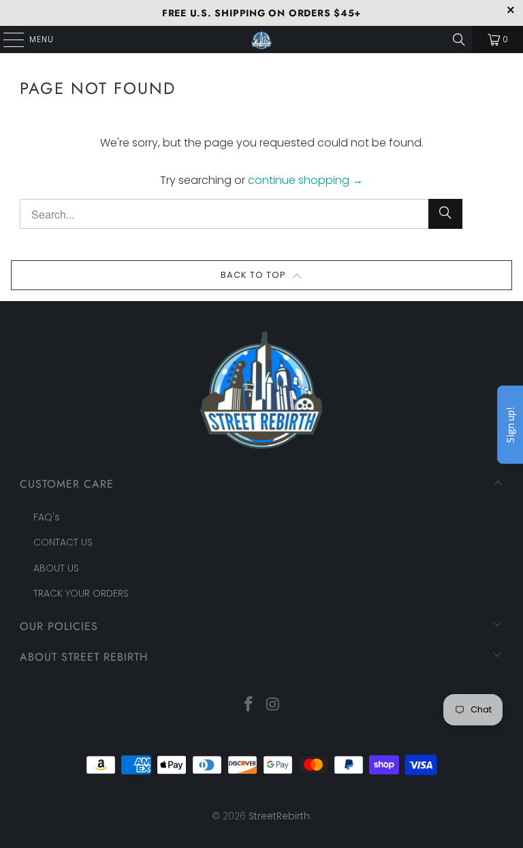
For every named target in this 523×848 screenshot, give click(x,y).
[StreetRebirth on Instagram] (273, 705)
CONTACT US (63, 542)
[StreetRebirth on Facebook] (248, 705)
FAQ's (46, 517)
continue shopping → (305, 180)
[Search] (459, 39)
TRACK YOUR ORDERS (81, 593)
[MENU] (7, 39)
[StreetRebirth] (261, 39)
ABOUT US (56, 568)
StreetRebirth (279, 816)
